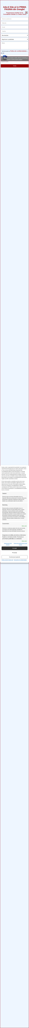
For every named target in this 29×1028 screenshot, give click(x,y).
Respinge (14, 552)
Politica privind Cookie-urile (7, 559)
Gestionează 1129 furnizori (8, 544)
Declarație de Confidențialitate (20, 559)
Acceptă (14, 548)
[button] (26, 13)
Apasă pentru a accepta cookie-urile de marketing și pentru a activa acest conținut (14, 58)
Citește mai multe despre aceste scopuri (20, 544)
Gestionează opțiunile (14, 557)
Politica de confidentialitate (18, 51)
